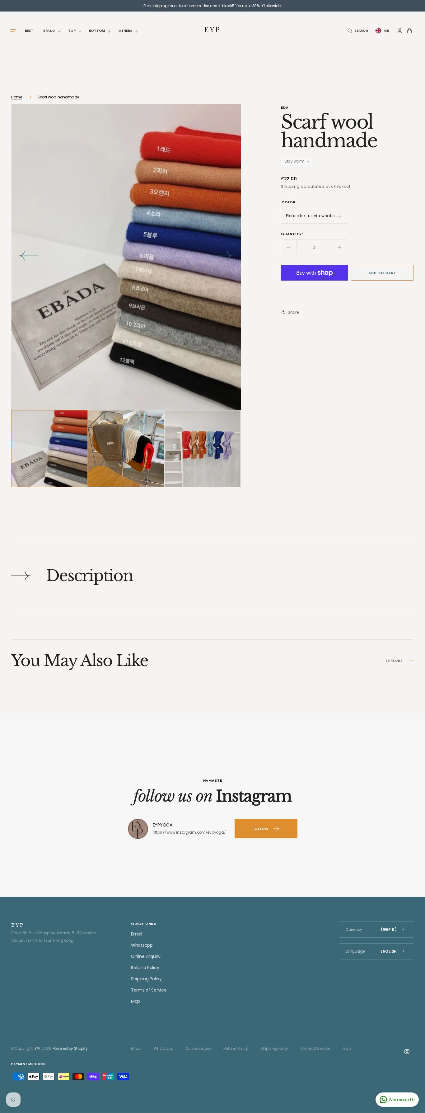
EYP (37, 1048)
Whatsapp (142, 945)
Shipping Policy (146, 979)
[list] (126, 257)
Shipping (290, 186)
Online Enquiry (146, 956)
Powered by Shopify (70, 1048)
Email (136, 934)
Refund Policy (145, 967)
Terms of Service (149, 990)
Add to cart (382, 272)
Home (16, 97)
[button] (358, 31)
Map (135, 1001)
